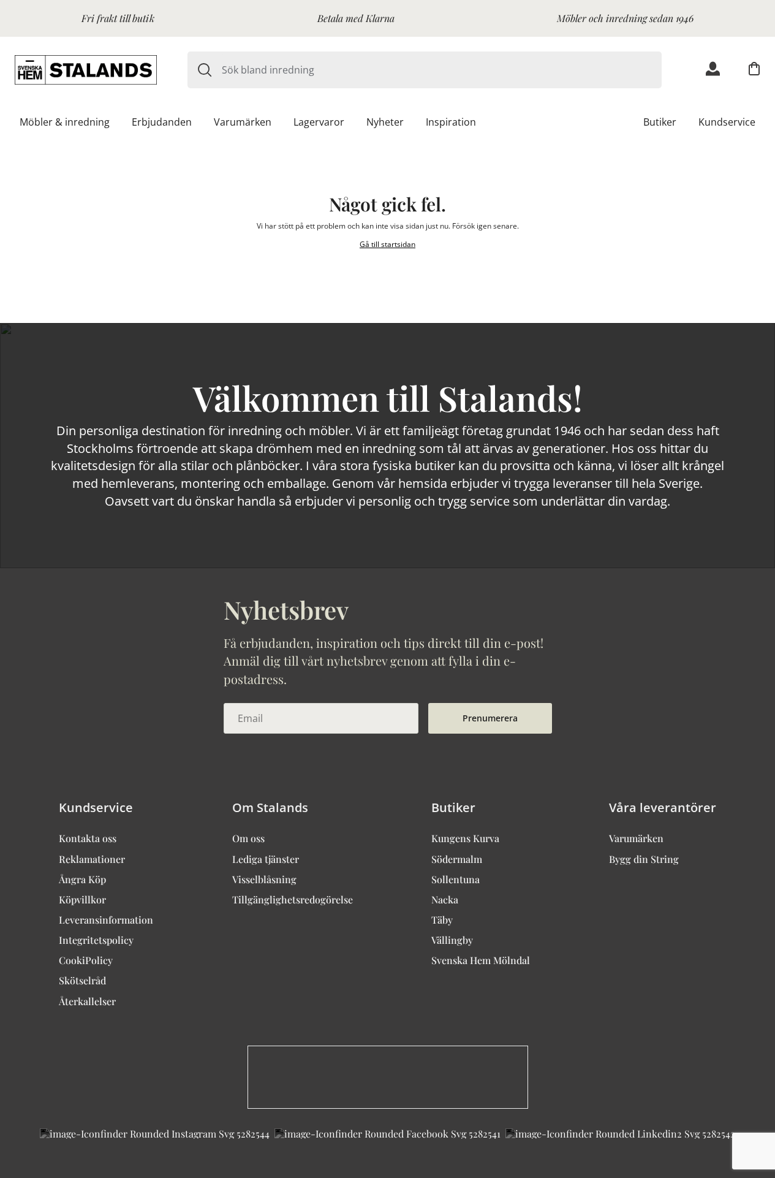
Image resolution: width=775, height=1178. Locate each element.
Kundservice (726, 122)
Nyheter (385, 122)
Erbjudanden (162, 122)
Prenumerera (490, 718)
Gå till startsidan (387, 244)
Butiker (659, 122)
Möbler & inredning (65, 122)
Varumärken (242, 122)
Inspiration (451, 122)
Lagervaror (318, 122)
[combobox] (442, 69)
